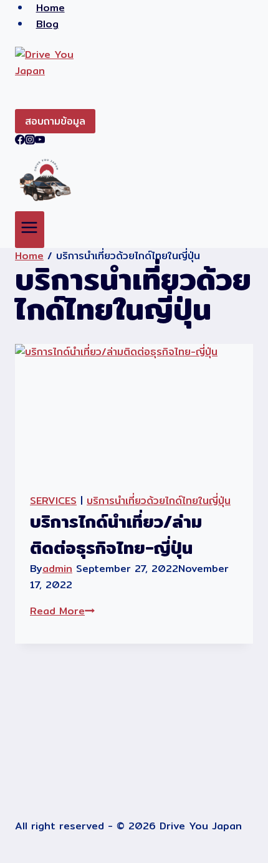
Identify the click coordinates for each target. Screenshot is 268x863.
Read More (62, 611)
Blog (47, 24)
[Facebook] (20, 141)
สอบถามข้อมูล (55, 121)
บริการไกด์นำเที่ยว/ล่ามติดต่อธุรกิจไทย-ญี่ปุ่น (116, 534)
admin (57, 568)
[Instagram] (30, 141)
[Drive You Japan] (134, 78)
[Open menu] (29, 229)
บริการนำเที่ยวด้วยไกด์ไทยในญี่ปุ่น (159, 500)
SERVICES (53, 500)
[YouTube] (40, 141)
